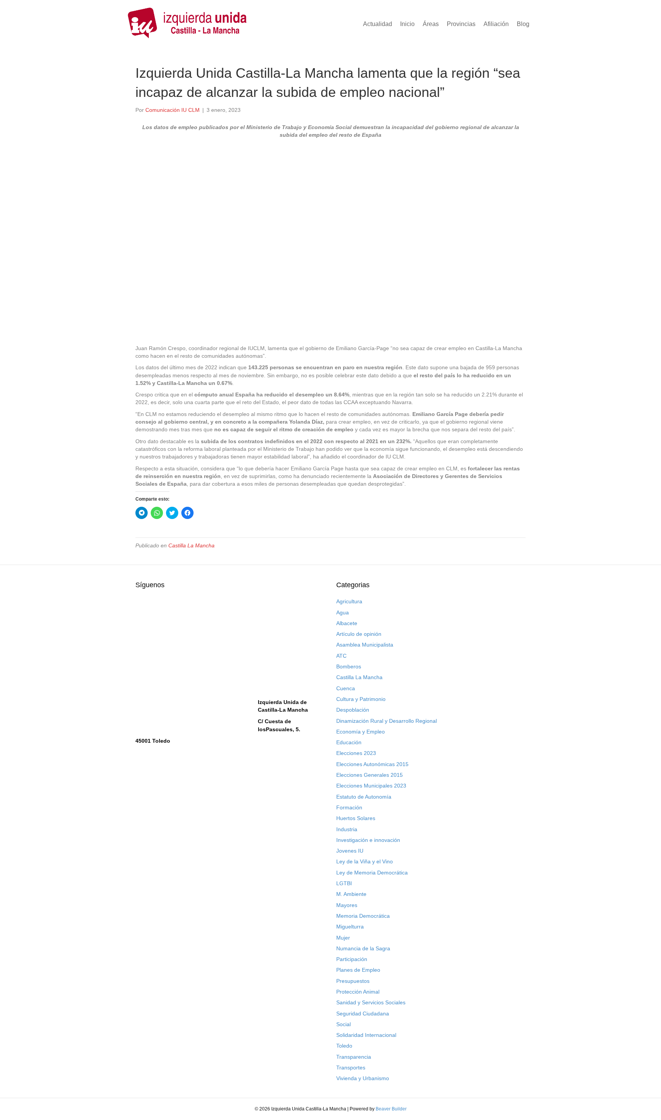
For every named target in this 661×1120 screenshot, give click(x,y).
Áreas (431, 24)
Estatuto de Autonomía (363, 797)
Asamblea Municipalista (364, 645)
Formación (349, 807)
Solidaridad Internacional (366, 1035)
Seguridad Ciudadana (362, 1013)
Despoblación (352, 710)
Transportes (350, 1067)
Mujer (343, 938)
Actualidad (377, 24)
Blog (523, 24)
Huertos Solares (355, 818)
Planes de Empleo (358, 970)
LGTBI (344, 883)
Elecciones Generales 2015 (369, 775)
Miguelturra (350, 927)
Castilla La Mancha (191, 545)
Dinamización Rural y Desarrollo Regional (386, 721)
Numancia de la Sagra (363, 948)
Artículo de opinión (358, 634)
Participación (351, 959)
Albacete (346, 623)
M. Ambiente (351, 894)
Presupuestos (353, 981)
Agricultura (349, 601)
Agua (342, 612)
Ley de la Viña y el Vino (364, 861)
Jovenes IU (349, 851)
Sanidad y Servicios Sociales (370, 1002)
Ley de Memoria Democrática (372, 872)
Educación (348, 742)
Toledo (344, 1046)
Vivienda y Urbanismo (362, 1078)
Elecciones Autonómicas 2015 (372, 764)
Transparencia (353, 1057)
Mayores (346, 905)
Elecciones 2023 (356, 753)
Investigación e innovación (368, 840)
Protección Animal (357, 992)
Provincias (461, 24)
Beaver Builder (391, 1109)
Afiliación (496, 24)
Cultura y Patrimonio (361, 699)
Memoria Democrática (363, 916)
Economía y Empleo (360, 732)
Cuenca (345, 688)
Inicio (407, 24)
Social (343, 1024)
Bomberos (348, 666)
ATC (341, 656)
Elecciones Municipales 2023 (371, 786)
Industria (346, 829)
